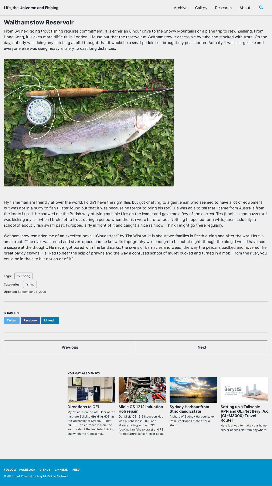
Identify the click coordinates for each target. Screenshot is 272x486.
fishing (30, 284)
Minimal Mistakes (57, 476)
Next (202, 347)
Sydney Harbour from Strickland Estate (189, 409)
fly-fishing (23, 276)
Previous (70, 347)
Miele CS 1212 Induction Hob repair (141, 409)
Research (223, 8)
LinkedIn (61, 469)
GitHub (45, 469)
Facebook (27, 469)
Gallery (201, 8)
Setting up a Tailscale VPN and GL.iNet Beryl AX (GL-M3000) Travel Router (244, 413)
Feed (76, 469)
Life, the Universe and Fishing (31, 8)
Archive (180, 8)
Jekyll (40, 476)
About (244, 8)
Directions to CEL (84, 407)
